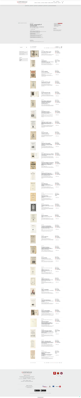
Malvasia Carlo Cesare (46, 122)
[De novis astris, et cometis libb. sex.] (36, 5)
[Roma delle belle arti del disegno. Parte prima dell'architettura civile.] (33, 281)
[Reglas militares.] (33, 239)
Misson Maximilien (45, 310)
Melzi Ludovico (44, 236)
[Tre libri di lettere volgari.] (33, 135)
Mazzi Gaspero (44, 215)
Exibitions (55, 2)
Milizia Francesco (45, 270)
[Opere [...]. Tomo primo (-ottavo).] (34, 94)
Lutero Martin (44, 71)
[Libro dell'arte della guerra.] (33, 85)
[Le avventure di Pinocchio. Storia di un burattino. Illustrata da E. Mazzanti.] (31, 5)
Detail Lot (57, 74)
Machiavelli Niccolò (45, 82)
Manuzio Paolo (44, 132)
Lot (20, 58)
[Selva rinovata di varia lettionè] (33, 260)
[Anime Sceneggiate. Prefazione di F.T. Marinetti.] (33, 197)
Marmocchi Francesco (46, 173)
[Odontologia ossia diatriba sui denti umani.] (33, 218)
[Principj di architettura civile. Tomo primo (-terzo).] (33, 271)
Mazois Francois (45, 205)
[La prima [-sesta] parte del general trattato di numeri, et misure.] (40, 5)
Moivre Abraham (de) (46, 341)
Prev (48, 362)
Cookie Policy (29, 381)
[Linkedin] (59, 376)
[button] (23, 51)
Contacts (59, 2)
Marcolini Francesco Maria (47, 154)
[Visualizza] (37, 390)
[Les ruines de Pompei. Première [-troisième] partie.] (33, 207)
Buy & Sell (39, 2)
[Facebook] (55, 376)
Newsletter (27, 380)
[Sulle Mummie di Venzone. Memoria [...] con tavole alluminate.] (34, 155)
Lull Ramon (44, 61)
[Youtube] (60, 376)
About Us (35, 2)
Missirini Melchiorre (46, 300)
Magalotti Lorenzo (45, 111)
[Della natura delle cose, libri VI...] (34, 53)
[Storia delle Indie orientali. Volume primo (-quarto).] (33, 292)
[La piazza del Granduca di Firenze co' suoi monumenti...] (33, 303)
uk (63, 1)
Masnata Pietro (44, 195)
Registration (58, 72)
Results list (58, 23)
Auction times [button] (33, 29)
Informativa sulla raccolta (40, 397)
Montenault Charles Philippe (45, 353)
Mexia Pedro (44, 257)
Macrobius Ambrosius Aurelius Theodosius (46, 101)
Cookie (32, 381)
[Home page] (22, 2)
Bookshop (46, 2)
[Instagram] (57, 376)
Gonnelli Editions (51, 2)
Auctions (42, 2)
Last (61, 362)
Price (20, 60)
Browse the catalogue (57, 25)
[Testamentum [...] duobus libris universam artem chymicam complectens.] (33, 63)
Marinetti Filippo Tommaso (47, 162)
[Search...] (26, 47)
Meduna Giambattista (46, 226)
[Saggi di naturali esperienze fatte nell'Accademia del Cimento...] (33, 114)
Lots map (24, 380)
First (47, 362)
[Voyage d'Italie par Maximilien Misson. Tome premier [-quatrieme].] (34, 312)
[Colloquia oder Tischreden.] (33, 74)
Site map (30, 380)
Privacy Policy (22, 381)
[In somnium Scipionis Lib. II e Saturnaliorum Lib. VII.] (33, 104)
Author (21, 59)
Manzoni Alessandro (45, 143)
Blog (54, 1)
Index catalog (56, 26)
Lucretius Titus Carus (46, 51)
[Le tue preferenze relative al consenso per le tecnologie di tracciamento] (79, 396)
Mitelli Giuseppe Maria (46, 330)
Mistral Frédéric (45, 321)
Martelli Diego (44, 183)
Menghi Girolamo (45, 247)
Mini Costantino (45, 289)
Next (59, 362)
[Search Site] (62, 2)
